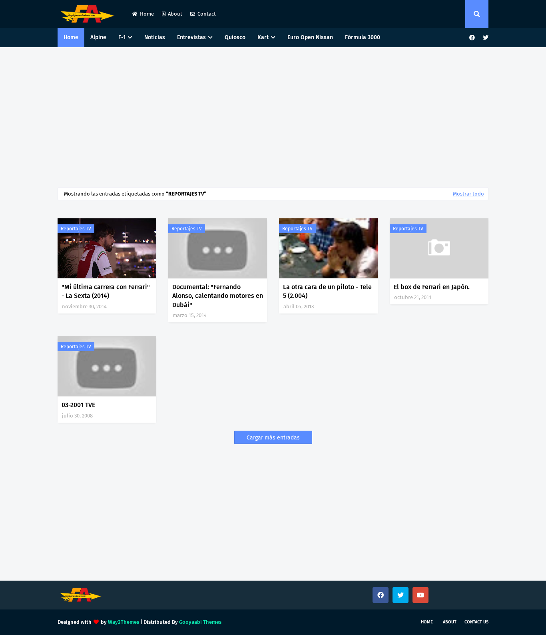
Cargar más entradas (273, 437)
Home (147, 14)
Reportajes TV (76, 229)
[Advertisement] (273, 115)
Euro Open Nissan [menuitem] (310, 37)
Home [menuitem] (71, 37)
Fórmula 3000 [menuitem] (362, 37)
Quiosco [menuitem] (235, 37)
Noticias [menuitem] (154, 37)
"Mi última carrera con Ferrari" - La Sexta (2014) (106, 291)
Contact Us (476, 622)
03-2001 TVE (78, 405)
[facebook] (472, 38)
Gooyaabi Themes (200, 622)
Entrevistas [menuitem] (191, 37)
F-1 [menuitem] (122, 37)
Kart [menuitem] (263, 37)
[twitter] (484, 38)
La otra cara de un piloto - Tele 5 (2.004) (327, 291)
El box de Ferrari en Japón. (432, 287)
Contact (206, 14)
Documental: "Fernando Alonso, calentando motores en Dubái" (217, 296)
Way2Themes (123, 622)
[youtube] (420, 595)
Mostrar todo (468, 194)
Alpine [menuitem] (98, 37)
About (175, 14)
